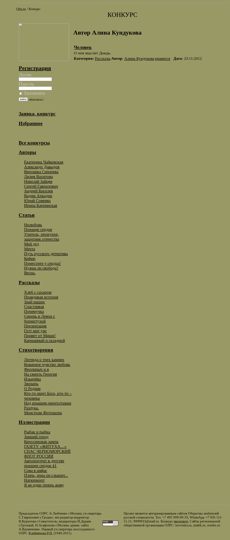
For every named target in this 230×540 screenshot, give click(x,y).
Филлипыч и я (36, 369)
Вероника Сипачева (41, 171)
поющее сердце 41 (40, 465)
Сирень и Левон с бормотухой (39, 318)
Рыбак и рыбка (37, 432)
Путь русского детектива (46, 253)
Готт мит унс (35, 330)
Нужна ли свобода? (41, 268)
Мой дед (31, 244)
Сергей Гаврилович (41, 186)
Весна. (30, 272)
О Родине (32, 388)
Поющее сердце (38, 229)
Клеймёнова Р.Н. (41, 533)
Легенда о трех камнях (44, 359)
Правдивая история (41, 297)
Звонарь (31, 383)
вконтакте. (181, 521)
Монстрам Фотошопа (43, 412)
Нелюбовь (33, 224)
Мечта (29, 248)
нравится (162, 58)
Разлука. (31, 407)
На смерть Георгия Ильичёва (40, 376)
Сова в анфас (35, 470)
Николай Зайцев (38, 181)
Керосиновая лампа (41, 441)
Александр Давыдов (41, 166)
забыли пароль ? (36, 99)
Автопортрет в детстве (44, 460)
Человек (83, 47)
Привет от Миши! (40, 335)
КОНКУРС (122, 14)
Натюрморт (34, 480)
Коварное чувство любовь (47, 364)
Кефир (29, 258)
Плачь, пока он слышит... (46, 475)
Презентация (35, 326)
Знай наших (34, 302)
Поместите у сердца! (42, 263)
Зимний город (36, 436)
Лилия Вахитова (38, 176)
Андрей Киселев (38, 190)
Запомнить (33, 93)
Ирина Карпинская (40, 205)
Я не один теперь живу (44, 485)
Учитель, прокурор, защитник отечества (41, 236)
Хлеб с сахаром (38, 292)
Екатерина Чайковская (43, 162)
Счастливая (34, 306)
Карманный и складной (44, 340)
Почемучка (34, 311)
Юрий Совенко (37, 200)
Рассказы (103, 58)
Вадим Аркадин (38, 195)
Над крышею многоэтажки (47, 403)
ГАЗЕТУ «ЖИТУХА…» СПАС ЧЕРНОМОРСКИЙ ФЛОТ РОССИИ (47, 451)
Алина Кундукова (139, 58)
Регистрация (35, 68)
